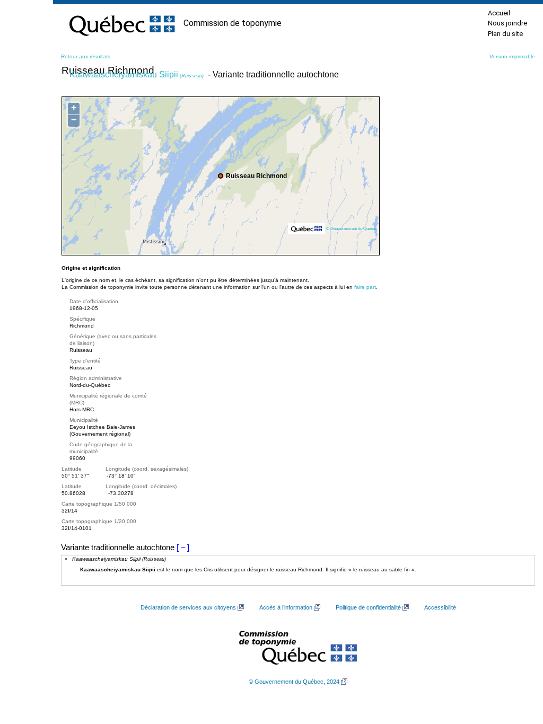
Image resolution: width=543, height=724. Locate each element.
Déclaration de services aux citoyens (188, 607)
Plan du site (505, 34)
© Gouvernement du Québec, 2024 (294, 681)
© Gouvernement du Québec (351, 228)
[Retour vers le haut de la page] (516, 665)
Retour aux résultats (85, 56)
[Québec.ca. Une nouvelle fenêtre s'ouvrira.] (122, 23)
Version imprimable (512, 56)
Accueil (499, 13)
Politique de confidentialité (368, 607)
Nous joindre (507, 23)
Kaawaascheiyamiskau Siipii (136, 74)
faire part (365, 287)
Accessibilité (440, 607)
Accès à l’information (285, 607)
